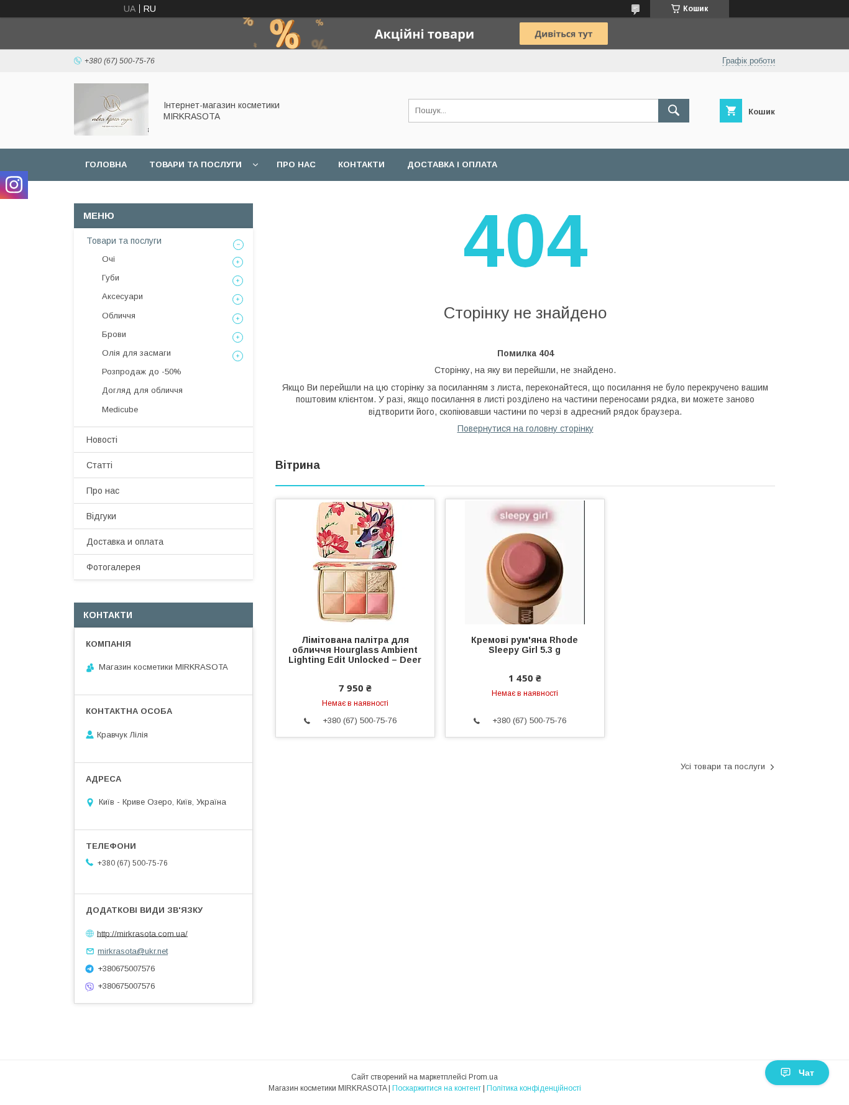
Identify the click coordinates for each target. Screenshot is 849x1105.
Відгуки (101, 516)
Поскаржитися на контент (436, 1088)
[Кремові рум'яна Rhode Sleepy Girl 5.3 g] (525, 561)
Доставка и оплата (124, 542)
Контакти (361, 164)
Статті (99, 465)
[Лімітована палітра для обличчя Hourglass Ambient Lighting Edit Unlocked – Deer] (355, 561)
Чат (806, 1073)
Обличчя (118, 315)
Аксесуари (122, 296)
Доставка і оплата (452, 164)
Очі (108, 259)
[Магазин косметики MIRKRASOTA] (111, 132)
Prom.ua (483, 1077)
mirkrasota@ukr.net (133, 951)
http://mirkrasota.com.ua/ (142, 933)
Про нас (296, 164)
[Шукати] (673, 111)
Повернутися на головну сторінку (525, 428)
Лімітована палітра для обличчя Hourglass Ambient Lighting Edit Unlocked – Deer (354, 650)
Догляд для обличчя (142, 390)
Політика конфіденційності (534, 1088)
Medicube (120, 409)
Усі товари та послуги (723, 766)
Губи (110, 277)
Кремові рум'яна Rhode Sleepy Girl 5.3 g (524, 645)
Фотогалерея (113, 567)
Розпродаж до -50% (141, 371)
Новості (101, 440)
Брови (114, 334)
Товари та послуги (195, 164)
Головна (106, 164)
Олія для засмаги (136, 353)
